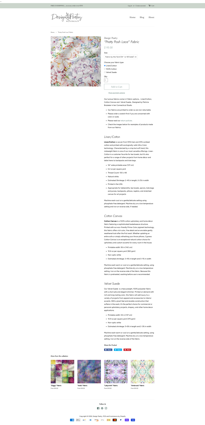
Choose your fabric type (114, 62)
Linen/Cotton (111, 66)
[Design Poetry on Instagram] (106, 409)
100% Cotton (111, 69)
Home (132, 17)
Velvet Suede (111, 72)
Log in (130, 6)
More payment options (116, 93)
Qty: (106, 76)
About (151, 17)
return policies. (126, 120)
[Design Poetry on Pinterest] (102, 409)
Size (105, 53)
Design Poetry (97, 416)
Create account (140, 6)
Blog (142, 17)
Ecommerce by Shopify (117, 416)
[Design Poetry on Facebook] (98, 409)
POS (104, 416)
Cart (152, 6)
